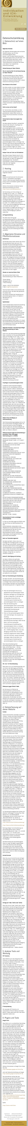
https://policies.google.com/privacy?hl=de (13, 1073)
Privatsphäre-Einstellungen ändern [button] (13, 1115)
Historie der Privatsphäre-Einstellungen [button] (13, 1117)
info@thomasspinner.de (12, 287)
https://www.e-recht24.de (9, 1105)
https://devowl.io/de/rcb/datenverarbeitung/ (13, 822)
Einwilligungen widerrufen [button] (13, 1119)
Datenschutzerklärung (17, 1114)
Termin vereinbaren (20, 29)
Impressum (7, 1114)
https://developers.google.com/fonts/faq (13, 1069)
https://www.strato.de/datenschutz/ (12, 189)
